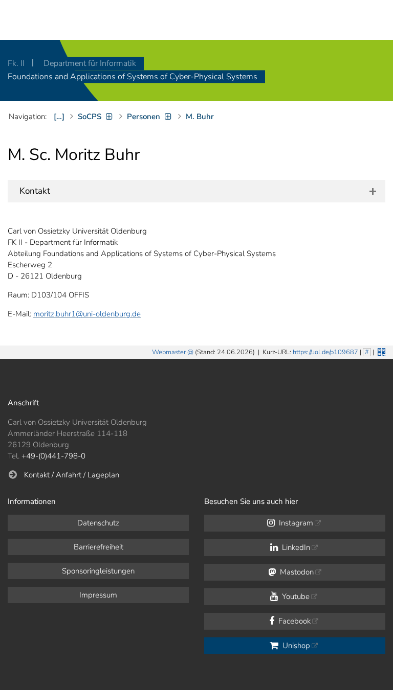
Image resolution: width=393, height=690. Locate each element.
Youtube (295, 596)
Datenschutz (98, 523)
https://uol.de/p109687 (325, 352)
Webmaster (169, 352)
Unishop (295, 645)
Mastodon (296, 572)
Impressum (98, 595)
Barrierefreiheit (98, 547)
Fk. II (17, 63)
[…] (59, 116)
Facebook (293, 621)
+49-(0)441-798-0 (53, 456)
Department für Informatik (89, 63)
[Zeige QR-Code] (380, 351)
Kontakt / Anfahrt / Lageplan (71, 475)
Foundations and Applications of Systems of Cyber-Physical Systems (132, 76)
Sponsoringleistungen (98, 571)
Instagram (295, 523)
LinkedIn (295, 547)
